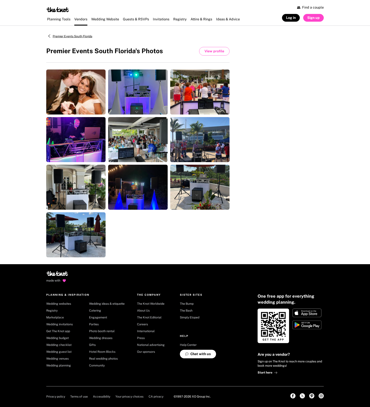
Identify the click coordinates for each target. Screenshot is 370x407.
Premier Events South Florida (72, 36)
